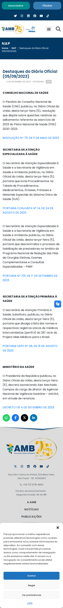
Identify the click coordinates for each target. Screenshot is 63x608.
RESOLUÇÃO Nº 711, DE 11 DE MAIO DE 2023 (31, 138)
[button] (57, 527)
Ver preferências (31, 595)
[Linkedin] (28, 466)
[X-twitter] (15, 466)
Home (5, 48)
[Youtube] (41, 466)
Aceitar (31, 575)
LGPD (29, 603)
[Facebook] (35, 466)
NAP (14, 48)
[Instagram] (22, 466)
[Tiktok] (48, 466)
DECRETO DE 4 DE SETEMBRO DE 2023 (28, 407)
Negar (31, 585)
